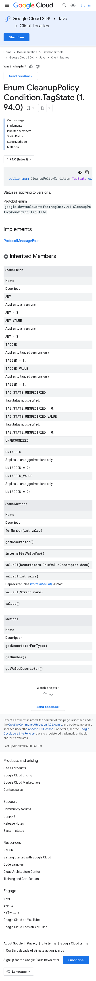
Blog (7, 898)
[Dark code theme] (79, 172)
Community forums (17, 809)
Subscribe (76, 960)
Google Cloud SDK (32, 19)
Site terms (49, 943)
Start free (16, 37)
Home (7, 52)
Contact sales (13, 789)
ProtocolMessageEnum (22, 241)
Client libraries (34, 26)
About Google (13, 943)
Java (62, 19)
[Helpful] (31, 66)
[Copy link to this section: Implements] (36, 229)
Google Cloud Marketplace (22, 782)
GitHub (8, 850)
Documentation (27, 52)
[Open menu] (7, 5)
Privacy (32, 943)
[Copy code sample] (87, 172)
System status (14, 830)
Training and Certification (21, 879)
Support (9, 816)
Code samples (14, 864)
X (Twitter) (11, 912)
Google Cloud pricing (18, 775)
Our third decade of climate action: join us (35, 950)
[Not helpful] (37, 66)
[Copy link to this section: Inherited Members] (60, 256)
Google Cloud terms (74, 943)
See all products (15, 768)
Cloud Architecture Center (22, 871)
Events (8, 905)
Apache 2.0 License (40, 729)
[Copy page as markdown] (42, 108)
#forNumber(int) (41, 584)
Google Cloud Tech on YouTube (25, 927)
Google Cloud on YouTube (22, 920)
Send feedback (20, 76)
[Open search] (64, 5)
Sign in (86, 5)
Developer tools (53, 52)
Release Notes (14, 823)
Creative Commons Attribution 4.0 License (35, 724)
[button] (48, 257)
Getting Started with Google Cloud (27, 857)
